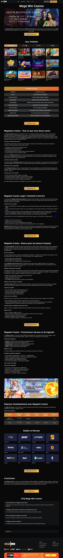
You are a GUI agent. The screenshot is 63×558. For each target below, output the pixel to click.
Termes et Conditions (43, 543)
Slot (51, 45)
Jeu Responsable (42, 545)
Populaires (10, 45)
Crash (38, 45)
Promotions (23, 1)
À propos (40, 542)
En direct (23, 45)
